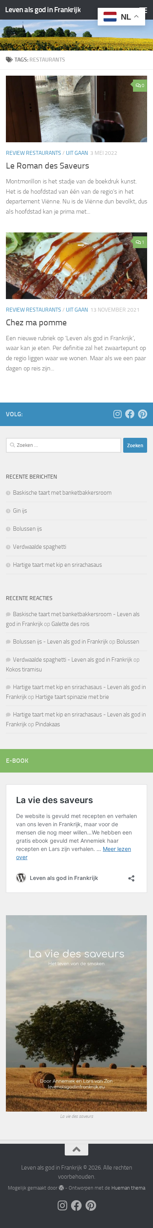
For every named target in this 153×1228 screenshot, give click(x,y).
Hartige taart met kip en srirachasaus (57, 564)
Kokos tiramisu (24, 669)
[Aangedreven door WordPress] (61, 1187)
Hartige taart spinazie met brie (72, 696)
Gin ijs (20, 510)
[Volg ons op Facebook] (130, 414)
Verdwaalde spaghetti (39, 546)
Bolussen (128, 641)
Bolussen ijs (27, 528)
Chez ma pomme (36, 322)
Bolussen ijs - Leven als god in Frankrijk (60, 641)
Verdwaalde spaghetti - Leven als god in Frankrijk (72, 659)
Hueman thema (128, 1188)
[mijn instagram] (117, 414)
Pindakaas (47, 724)
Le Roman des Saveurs (47, 166)
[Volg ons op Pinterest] (142, 414)
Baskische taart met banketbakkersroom (62, 492)
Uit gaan (77, 153)
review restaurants (33, 153)
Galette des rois (70, 624)
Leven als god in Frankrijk (42, 9)
